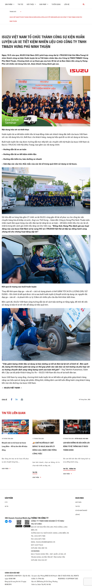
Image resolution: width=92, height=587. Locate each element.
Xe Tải (6, 506)
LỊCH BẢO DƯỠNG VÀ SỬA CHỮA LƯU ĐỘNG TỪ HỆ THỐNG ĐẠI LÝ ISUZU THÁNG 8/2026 (76, 446)
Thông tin (72, 469)
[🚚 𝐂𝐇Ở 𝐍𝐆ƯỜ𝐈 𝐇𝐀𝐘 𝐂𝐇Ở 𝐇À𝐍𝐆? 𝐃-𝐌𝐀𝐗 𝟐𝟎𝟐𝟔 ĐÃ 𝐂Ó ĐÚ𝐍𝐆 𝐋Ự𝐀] (46, 427)
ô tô (6, 502)
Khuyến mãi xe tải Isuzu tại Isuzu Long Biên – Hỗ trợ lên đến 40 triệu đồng (14, 446)
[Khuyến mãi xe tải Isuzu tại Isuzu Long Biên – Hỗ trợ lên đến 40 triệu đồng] (15, 427)
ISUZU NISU (79, 498)
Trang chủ (13, 11)
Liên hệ (66, 4)
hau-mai (85, 438)
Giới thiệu (78, 502)
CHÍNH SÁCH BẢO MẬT (12, 573)
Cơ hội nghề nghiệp (81, 510)
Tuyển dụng (56, 4)
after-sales (78, 438)
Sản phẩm (9, 498)
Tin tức (20, 4)
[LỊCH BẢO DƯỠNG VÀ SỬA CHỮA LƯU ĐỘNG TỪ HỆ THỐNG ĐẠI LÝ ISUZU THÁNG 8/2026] (76, 427)
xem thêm (5, 468)
